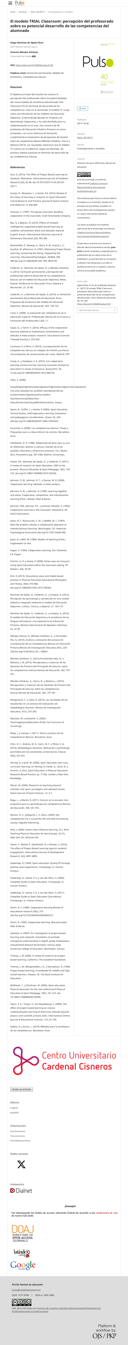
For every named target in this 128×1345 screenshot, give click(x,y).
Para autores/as (17, 1136)
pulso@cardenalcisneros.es (26, 1289)
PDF (83, 108)
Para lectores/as (17, 1131)
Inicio (12, 11)
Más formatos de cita (89, 310)
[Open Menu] (10, 3)
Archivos (23, 11)
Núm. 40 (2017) (38, 11)
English (14, 1107)
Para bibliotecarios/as (20, 1140)
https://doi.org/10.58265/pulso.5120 (34, 65)
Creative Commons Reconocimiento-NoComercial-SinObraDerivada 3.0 (92, 187)
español (14, 1112)
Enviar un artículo (21, 1089)
